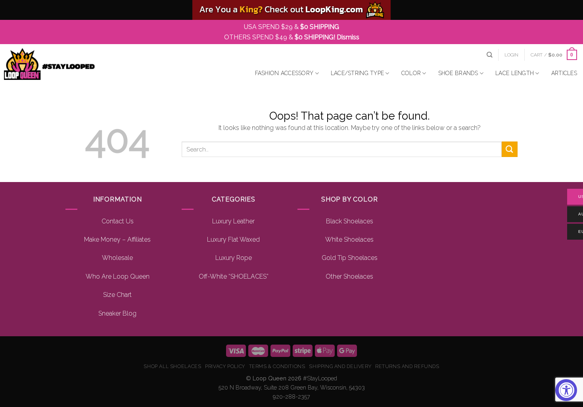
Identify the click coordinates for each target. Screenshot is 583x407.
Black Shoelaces (349, 221)
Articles (564, 73)
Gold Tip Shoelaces (350, 258)
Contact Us (118, 221)
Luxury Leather (233, 221)
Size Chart (117, 294)
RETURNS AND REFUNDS (407, 366)
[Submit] (510, 149)
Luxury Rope (233, 258)
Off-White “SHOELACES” (233, 276)
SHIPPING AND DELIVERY (340, 366)
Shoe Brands (458, 73)
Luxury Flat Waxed (233, 239)
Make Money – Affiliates (117, 239)
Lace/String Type (357, 73)
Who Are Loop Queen (118, 276)
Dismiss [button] (348, 37)
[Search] (489, 54)
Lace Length (514, 73)
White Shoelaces (349, 239)
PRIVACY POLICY (225, 366)
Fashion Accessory (284, 73)
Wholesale (117, 258)
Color (411, 73)
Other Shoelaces (349, 276)
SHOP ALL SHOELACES (172, 366)
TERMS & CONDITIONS (277, 366)
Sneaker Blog (117, 313)
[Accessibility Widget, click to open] (566, 390)
